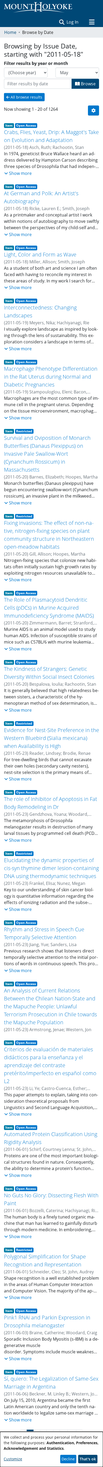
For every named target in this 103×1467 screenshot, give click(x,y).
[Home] (38, 7)
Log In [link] (73, 22)
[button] (61, 22)
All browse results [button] (26, 97)
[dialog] (51, 1449)
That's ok (87, 1458)
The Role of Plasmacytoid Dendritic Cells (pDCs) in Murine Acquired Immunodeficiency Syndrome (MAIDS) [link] (49, 607)
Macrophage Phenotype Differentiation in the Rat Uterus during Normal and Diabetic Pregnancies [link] (50, 376)
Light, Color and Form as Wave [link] (40, 254)
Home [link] (10, 32)
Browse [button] (88, 84)
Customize (13, 1458)
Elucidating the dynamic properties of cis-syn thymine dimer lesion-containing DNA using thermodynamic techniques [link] (51, 868)
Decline (68, 1458)
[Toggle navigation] (91, 22)
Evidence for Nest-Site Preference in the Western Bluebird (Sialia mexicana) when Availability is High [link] (51, 738)
